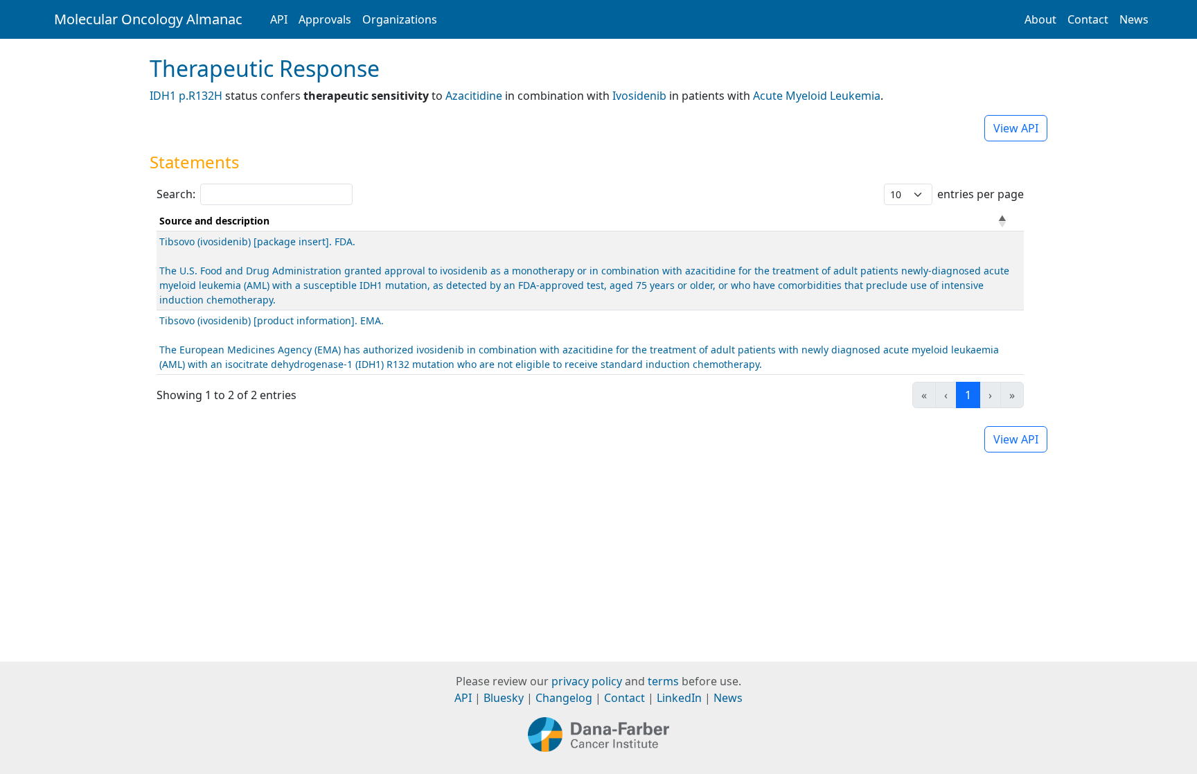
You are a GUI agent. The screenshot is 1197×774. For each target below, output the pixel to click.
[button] (1002, 221)
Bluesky (504, 697)
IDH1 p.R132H (186, 95)
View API (1015, 128)
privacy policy (586, 681)
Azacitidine (473, 95)
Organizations (399, 19)
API (278, 19)
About (1040, 19)
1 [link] (968, 395)
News (1134, 19)
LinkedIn (679, 697)
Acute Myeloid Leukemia (816, 95)
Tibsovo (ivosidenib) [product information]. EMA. (271, 320)
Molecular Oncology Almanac (148, 19)
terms (663, 681)
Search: (176, 194)
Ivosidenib (639, 95)
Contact (1087, 19)
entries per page (980, 194)
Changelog (563, 697)
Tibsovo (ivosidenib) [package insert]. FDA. (257, 241)
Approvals (325, 19)
